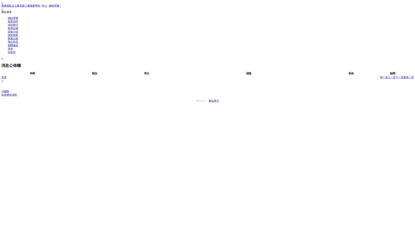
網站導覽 (54, 5)
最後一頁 (408, 77)
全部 (3, 77)
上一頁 (392, 77)
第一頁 (384, 77)
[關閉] (5, 91)
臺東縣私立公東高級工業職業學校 (20, 5)
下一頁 (399, 77)
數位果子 (214, 100)
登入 (44, 5)
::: (2, 2)
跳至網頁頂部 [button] (9, 94)
